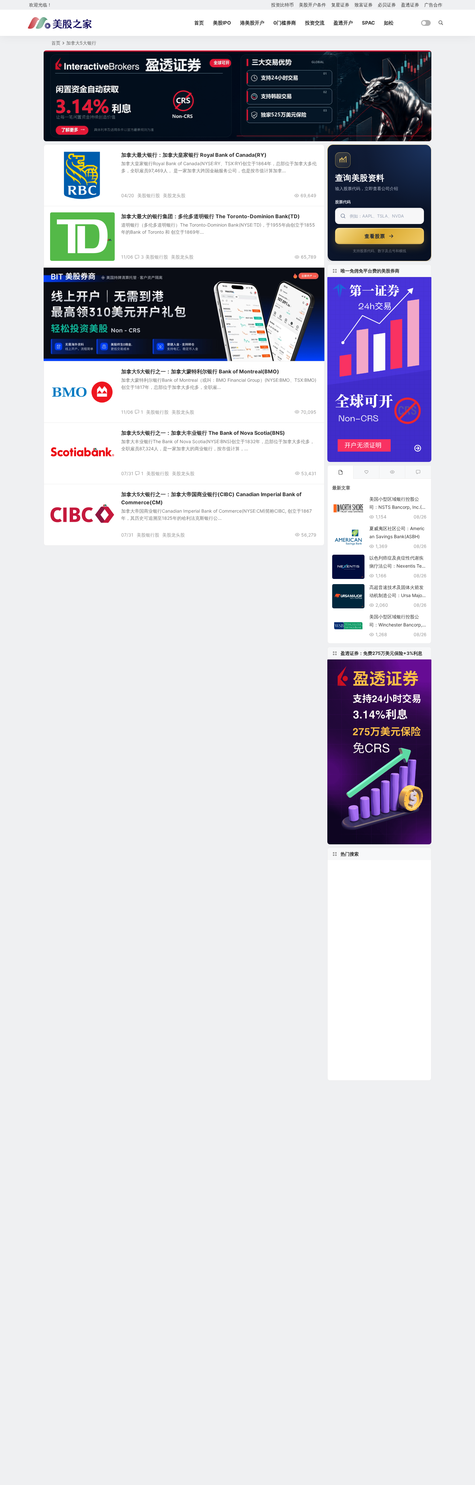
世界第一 (344, 1062)
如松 (389, 23)
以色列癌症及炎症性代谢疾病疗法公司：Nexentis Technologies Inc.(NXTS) (396, 566)
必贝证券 (387, 4)
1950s (387, 897)
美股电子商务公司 (398, 1072)
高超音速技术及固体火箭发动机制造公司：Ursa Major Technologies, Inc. (396, 595)
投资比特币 (282, 4)
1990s (342, 917)
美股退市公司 (351, 1013)
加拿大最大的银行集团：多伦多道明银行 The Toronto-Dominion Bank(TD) (210, 216)
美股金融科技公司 (376, 917)
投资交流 (314, 23)
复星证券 (340, 4)
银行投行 (63, 158)
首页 (199, 23)
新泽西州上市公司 (404, 1023)
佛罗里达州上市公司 (355, 995)
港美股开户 (252, 23)
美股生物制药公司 (357, 1033)
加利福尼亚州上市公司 (363, 878)
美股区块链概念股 (393, 1014)
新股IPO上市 (389, 955)
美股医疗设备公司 (353, 1004)
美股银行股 (148, 195)
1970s (409, 1004)
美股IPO (222, 23)
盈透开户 (343, 23)
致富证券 (363, 4)
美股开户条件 (312, 4)
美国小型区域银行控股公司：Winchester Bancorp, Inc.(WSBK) (397, 625)
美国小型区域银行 (386, 927)
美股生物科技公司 (354, 985)
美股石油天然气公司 (354, 1043)
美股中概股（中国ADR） (364, 888)
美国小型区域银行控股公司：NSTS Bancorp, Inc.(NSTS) (397, 507)
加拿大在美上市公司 (357, 1023)
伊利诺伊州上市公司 (354, 1072)
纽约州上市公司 (405, 1053)
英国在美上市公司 (353, 868)
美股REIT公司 (348, 907)
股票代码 (343, 201)
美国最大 (387, 1004)
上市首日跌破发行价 (354, 897)
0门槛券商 (284, 23)
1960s (390, 994)
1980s (342, 965)
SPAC (368, 23)
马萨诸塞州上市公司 (381, 936)
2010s (369, 1062)
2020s (341, 946)
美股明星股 (65, 219)
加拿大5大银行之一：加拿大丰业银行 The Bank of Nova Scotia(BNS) (203, 433)
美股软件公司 (373, 965)
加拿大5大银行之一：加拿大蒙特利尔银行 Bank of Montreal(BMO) (200, 371)
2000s (343, 936)
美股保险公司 (347, 926)
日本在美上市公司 (404, 1062)
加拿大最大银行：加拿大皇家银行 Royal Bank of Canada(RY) (194, 155)
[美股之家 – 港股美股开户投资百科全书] (59, 23)
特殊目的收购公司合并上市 (369, 975)
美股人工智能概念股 (377, 946)
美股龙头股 (174, 195)
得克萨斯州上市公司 (357, 1053)
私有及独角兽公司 (393, 907)
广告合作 (433, 4)
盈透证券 (410, 4)
